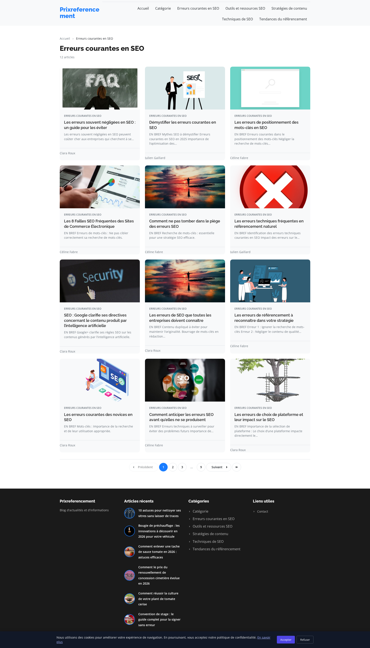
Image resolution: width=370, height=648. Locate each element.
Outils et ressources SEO (245, 8)
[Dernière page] (236, 467)
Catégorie (163, 8)
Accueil (143, 8)
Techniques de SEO (237, 19)
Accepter (285, 640)
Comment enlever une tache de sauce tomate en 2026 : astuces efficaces (159, 551)
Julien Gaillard (155, 158)
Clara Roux (67, 153)
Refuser (305, 640)
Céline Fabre (239, 158)
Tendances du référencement (283, 19)
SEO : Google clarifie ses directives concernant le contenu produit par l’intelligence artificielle (95, 320)
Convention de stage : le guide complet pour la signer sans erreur (159, 619)
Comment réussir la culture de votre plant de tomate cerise (158, 598)
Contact (262, 511)
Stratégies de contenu (289, 8)
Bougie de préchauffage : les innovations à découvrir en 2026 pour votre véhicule (159, 531)
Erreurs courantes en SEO (198, 8)
